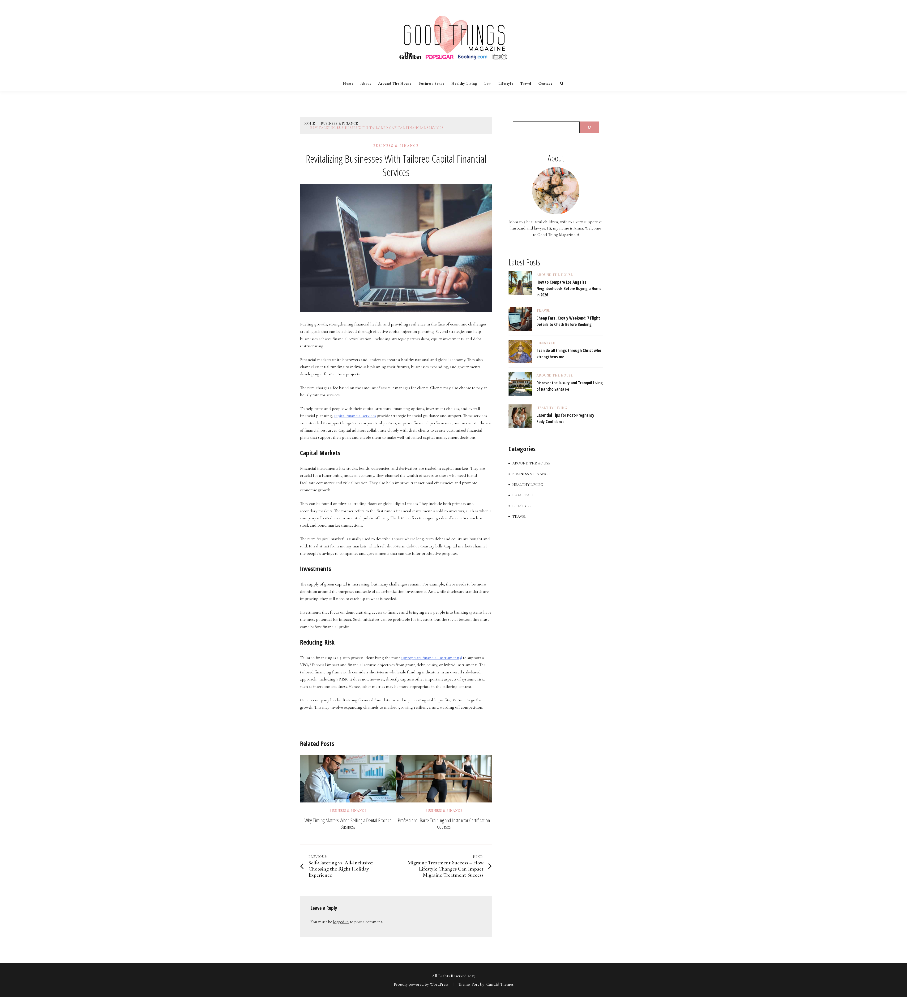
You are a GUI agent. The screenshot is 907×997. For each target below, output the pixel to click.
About (365, 83)
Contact (545, 83)
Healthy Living (464, 83)
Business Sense (431, 83)
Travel (525, 83)
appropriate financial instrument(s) (431, 657)
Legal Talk (523, 495)
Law (487, 83)
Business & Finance (396, 145)
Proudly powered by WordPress (421, 984)
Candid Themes (499, 984)
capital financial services (355, 415)
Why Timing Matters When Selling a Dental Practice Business (348, 823)
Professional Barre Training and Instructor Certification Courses (444, 823)
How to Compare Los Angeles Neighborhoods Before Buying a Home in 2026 (569, 288)
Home (348, 83)
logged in (341, 921)
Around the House (394, 83)
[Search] (589, 127)
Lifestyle (505, 83)
